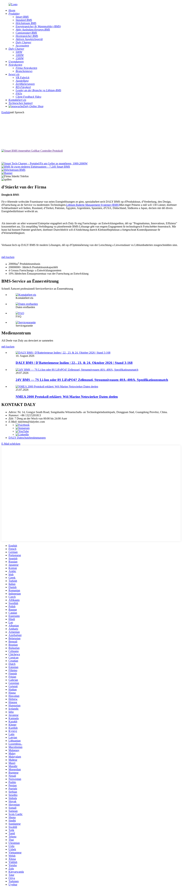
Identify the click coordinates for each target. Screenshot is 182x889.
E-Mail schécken (10, 443)
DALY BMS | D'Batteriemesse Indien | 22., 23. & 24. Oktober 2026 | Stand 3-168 (74, 363)
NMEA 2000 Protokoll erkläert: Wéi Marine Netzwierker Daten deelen (67, 397)
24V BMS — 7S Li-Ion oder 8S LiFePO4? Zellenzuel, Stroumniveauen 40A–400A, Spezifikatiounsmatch (92, 380)
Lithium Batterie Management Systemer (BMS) (92, 204)
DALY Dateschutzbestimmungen (27, 437)
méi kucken (7, 257)
